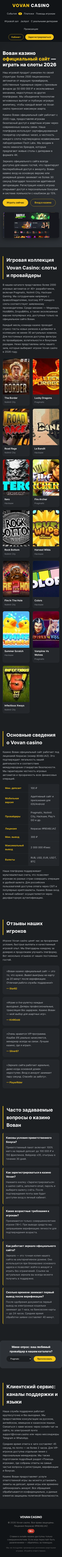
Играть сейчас (15, 202)
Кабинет (16, 37)
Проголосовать (44, 1359)
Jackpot (24, 21)
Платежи (29, 13)
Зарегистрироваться (39, 37)
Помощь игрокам (45, 13)
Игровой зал (12, 21)
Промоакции (31, 29)
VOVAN (31, 5)
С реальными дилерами (44, 21)
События (14, 13)
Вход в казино (43, 202)
